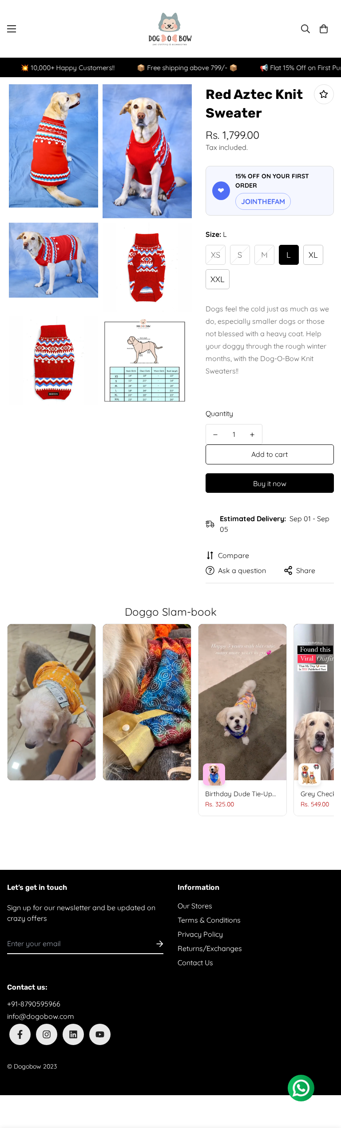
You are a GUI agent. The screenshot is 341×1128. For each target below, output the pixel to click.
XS (215, 255)
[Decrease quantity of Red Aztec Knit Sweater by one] (215, 434)
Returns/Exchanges (210, 948)
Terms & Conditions (209, 920)
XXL (217, 279)
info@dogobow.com (40, 1016)
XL (313, 255)
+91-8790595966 (33, 1003)
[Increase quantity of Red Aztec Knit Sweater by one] (252, 434)
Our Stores (195, 905)
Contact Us (195, 962)
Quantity (219, 413)
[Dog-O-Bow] (170, 29)
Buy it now (269, 483)
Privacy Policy (200, 934)
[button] (323, 29)
